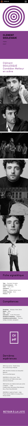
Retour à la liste (14, 412)
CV (14, 338)
